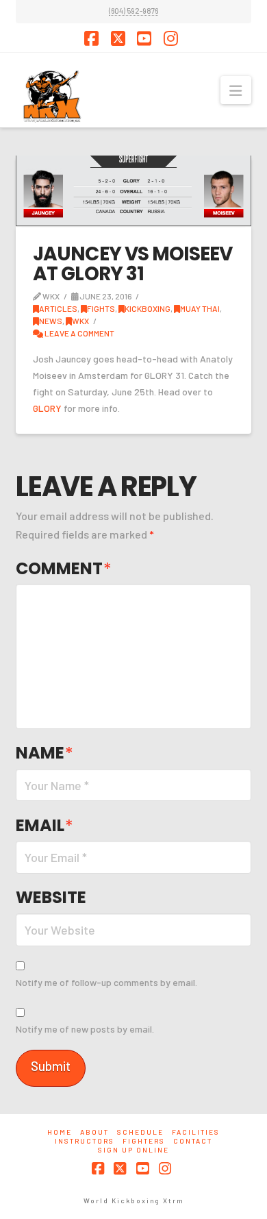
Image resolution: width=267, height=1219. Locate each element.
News (50, 320)
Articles (58, 308)
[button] (235, 90)
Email (44, 825)
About (94, 1132)
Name (44, 752)
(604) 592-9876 (133, 10)
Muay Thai (200, 308)
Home (59, 1132)
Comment (64, 568)
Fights (101, 308)
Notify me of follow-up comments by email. (106, 982)
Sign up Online (133, 1150)
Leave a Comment (78, 333)
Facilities (196, 1132)
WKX (80, 320)
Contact (192, 1141)
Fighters (144, 1141)
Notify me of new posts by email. (85, 1029)
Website (51, 897)
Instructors (84, 1141)
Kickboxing (147, 308)
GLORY (47, 408)
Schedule (140, 1132)
